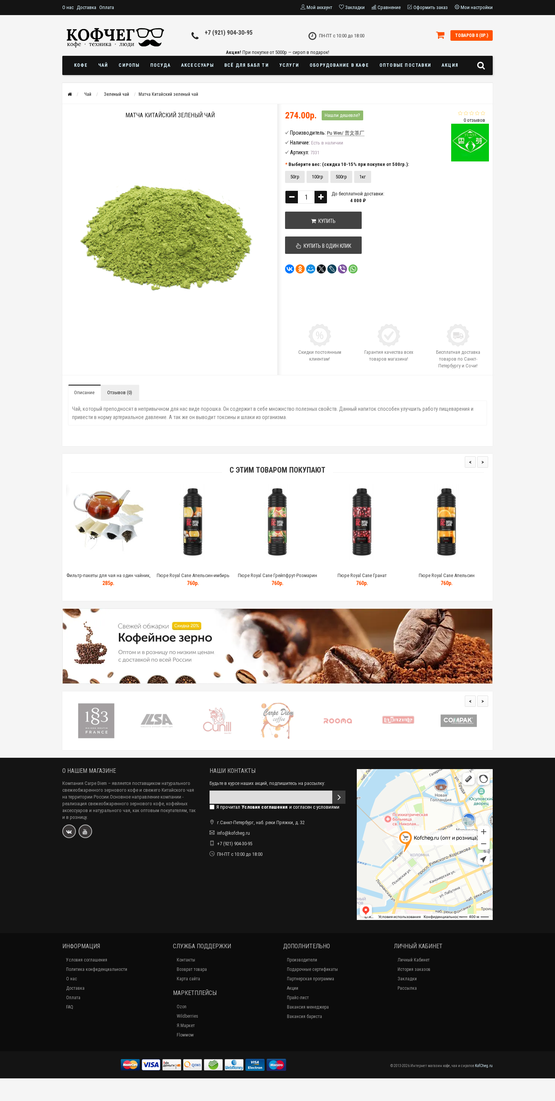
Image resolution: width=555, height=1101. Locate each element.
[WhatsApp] (353, 268)
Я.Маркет (186, 1025)
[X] (321, 268)
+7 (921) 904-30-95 (229, 32)
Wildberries (187, 1016)
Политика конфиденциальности (96, 969)
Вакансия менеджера (308, 1007)
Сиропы (129, 65)
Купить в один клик (326, 246)
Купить (326, 221)
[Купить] (90, 566)
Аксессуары (197, 65)
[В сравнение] (125, 566)
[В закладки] (108, 566)
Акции (292, 988)
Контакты (186, 960)
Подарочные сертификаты (312, 969)
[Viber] (342, 268)
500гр (341, 177)
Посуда (160, 65)
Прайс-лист (298, 997)
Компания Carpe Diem (84, 783)
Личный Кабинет (414, 960)
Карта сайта (188, 978)
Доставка (86, 7)
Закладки (407, 978)
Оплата (106, 7)
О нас (68, 7)
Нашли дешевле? (342, 115)
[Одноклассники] (300, 268)
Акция (450, 65)
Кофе (81, 65)
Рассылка (407, 988)
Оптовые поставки (405, 65)
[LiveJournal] (331, 268)
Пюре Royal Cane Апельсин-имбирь (193, 575)
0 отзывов (474, 120)
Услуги (289, 65)
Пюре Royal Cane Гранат (362, 575)
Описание (84, 392)
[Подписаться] (338, 797)
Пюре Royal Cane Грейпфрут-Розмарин (277, 575)
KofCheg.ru (484, 1066)
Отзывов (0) (119, 392)
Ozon (182, 1006)
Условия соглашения (86, 960)
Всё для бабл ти (246, 65)
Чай (103, 65)
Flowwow (185, 1035)
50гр (294, 177)
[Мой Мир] (310, 268)
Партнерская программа (310, 978)
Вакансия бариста (304, 1016)
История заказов (414, 969)
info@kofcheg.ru (233, 833)
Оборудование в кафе (339, 65)
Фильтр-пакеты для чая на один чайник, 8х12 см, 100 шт (108, 579)
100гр (317, 177)
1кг (362, 177)
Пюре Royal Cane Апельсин (447, 575)
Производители (302, 960)
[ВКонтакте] (289, 268)
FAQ (69, 1007)
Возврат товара (192, 969)
